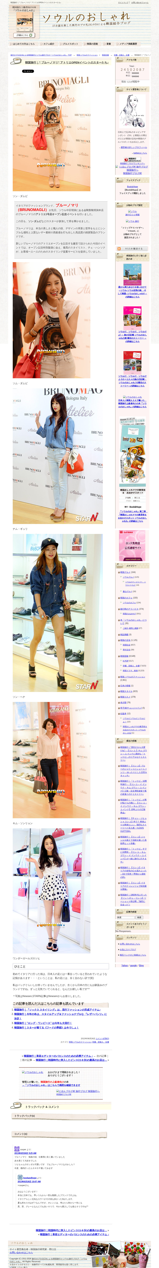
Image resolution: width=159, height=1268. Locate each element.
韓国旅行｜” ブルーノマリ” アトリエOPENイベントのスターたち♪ (67, 62)
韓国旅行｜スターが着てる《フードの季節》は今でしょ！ (46, 1027)
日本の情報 (125, 685)
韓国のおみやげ (129, 614)
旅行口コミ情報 (132, 215)
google (133, 965)
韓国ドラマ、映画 (130, 671)
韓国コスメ (125, 697)
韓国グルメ (125, 572)
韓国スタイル (126, 691)
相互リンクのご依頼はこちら (133, 955)
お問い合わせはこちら (130, 944)
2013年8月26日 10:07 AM (29, 1181)
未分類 (123, 702)
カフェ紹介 (48, 44)
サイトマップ (123, 2)
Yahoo (124, 965)
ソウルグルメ (128, 577)
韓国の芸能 (92, 44)
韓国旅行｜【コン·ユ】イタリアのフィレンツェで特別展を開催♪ (133, 886)
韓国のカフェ (126, 598)
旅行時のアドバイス (129, 609)
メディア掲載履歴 (128, 44)
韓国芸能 (105, 55)
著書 (109, 44)
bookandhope (29, 1178)
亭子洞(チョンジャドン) (131, 708)
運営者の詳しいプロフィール (134, 147)
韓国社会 (126, 645)
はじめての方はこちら (24, 44)
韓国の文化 (125, 640)
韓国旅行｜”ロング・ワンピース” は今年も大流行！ (43, 1023)
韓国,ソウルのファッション (87, 55)
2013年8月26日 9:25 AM (25, 1153)
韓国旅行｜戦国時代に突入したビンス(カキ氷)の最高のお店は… (71, 1060)
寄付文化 (126, 650)
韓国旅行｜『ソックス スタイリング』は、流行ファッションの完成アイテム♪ (57, 1009)
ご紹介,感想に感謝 (130, 628)
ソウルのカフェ (129, 603)
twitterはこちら (140, 153)
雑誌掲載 (124, 634)
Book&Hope (132, 186)
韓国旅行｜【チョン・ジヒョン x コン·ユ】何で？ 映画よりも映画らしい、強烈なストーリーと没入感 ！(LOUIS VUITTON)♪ (133, 824)
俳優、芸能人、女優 (121, 55)
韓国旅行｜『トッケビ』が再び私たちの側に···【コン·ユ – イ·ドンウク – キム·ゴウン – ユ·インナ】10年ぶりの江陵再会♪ (133, 806)
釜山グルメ (127, 591)
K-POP (126, 661)
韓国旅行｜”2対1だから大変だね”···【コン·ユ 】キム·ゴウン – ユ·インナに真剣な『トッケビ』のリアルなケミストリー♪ (133, 753)
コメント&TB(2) (102, 1038)
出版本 (123, 713)
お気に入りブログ (128, 949)
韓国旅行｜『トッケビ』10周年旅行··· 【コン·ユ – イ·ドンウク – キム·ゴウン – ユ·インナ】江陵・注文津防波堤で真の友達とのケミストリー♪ (133, 787)
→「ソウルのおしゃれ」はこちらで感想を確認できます (51, 1085)
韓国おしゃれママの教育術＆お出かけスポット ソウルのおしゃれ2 (135, 729)
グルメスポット (70, 44)
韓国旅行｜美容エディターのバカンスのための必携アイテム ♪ (58, 1056)
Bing (141, 965)
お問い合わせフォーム (139, 2)
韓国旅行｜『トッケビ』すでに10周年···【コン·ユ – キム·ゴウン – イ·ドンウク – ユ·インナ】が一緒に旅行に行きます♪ (133, 855)
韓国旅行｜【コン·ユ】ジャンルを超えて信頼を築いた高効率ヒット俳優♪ (133, 840)
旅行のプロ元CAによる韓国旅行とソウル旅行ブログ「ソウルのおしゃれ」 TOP (41, 55)
